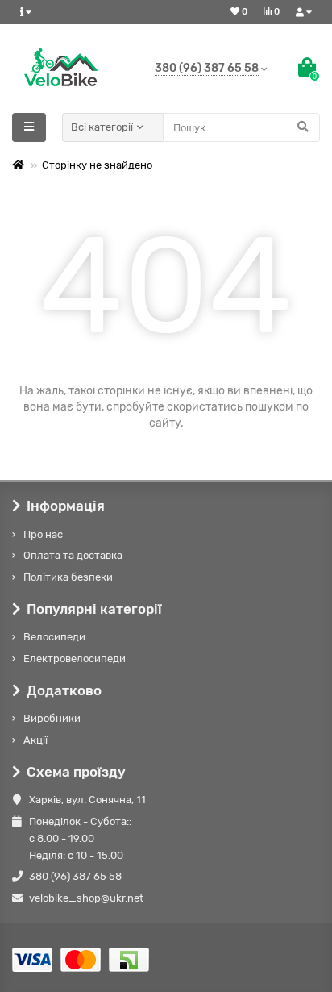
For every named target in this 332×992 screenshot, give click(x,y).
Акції (35, 740)
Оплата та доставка (72, 555)
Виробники (52, 718)
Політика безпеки (68, 577)
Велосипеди (54, 637)
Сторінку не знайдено (97, 165)
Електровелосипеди (74, 658)
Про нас (43, 534)
